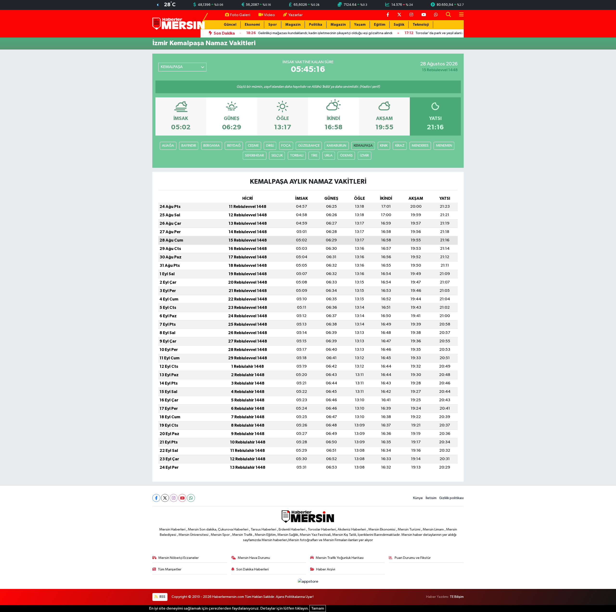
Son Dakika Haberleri (252, 569)
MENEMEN (444, 145)
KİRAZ (399, 145)
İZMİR (364, 155)
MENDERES (420, 145)
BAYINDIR (188, 145)
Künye (418, 498)
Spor (272, 24)
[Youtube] (182, 498)
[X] (165, 498)
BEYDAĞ (234, 145)
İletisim (431, 498)
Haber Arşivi (325, 569)
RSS (162, 597)
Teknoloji (421, 24)
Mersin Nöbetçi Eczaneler (178, 558)
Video (269, 15)
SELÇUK (277, 155)
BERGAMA (211, 145)
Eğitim (379, 24)
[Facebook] (156, 498)
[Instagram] (174, 498)
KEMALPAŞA (363, 145)
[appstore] (308, 582)
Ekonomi (252, 24)
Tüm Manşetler (169, 569)
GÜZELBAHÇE (309, 145)
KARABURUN (336, 145)
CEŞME (253, 145)
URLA (329, 155)
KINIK (384, 145)
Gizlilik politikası (451, 498)
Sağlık (399, 24)
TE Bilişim (457, 597)
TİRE (314, 155)
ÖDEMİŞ (346, 155)
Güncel (230, 24)
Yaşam (360, 24)
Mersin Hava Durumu (254, 558)
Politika (315, 24)
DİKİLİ (270, 145)
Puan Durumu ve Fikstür (413, 558)
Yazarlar (295, 15)
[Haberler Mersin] (178, 23)
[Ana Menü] (459, 15)
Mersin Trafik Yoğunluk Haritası (340, 558)
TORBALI (296, 155)
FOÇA (286, 145)
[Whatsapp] (191, 498)
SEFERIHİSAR (254, 155)
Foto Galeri (240, 15)
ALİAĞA (168, 145)
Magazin (293, 24)
